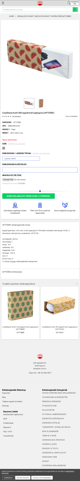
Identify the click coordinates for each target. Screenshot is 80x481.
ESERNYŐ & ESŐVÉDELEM (53, 418)
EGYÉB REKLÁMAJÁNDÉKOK (54, 465)
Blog (4, 397)
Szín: (13, 144)
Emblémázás (8, 423)
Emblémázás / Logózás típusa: (26, 153)
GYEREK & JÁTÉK (49, 444)
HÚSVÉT (45, 461)
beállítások (8, 478)
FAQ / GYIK (7, 431)
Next (76, 283)
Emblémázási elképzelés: (14, 164)
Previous (74, 283)
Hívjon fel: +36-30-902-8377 (40, 373)
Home (13, 261)
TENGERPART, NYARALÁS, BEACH (56, 427)
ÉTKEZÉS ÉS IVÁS (49, 405)
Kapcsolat (6, 393)
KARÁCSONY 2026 (49, 457)
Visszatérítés (8, 436)
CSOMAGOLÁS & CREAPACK (53, 440)
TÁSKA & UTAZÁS (49, 435)
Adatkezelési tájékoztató (13, 414)
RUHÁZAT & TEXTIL (50, 448)
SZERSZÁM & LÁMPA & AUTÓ (54, 452)
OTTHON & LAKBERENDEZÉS (54, 414)
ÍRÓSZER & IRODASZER (51, 401)
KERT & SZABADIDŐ (50, 431)
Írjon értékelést (72, 116)
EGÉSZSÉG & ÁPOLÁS (51, 423)
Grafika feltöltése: (12, 175)
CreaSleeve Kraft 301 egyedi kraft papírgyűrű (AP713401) (60, 328)
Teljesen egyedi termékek (12, 401)
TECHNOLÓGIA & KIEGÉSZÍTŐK (55, 397)
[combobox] (40, 9)
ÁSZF (5, 418)
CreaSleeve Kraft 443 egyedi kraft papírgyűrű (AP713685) (20, 328)
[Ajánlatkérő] (73, 3)
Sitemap (5, 405)
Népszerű (7, 427)
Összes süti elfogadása (42, 478)
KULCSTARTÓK (48, 410)
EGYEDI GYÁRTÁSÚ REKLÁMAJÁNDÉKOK (59, 393)
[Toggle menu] (3, 3)
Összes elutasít (23, 478)
